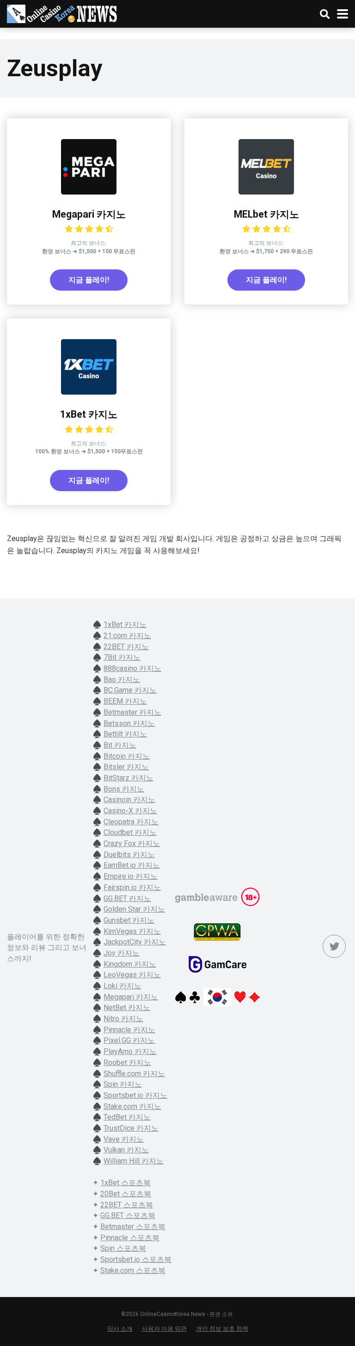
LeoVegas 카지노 (132, 974)
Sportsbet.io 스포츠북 (135, 1259)
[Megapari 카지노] (88, 192)
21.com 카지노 (127, 635)
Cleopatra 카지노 (131, 821)
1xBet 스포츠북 (125, 1182)
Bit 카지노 (120, 745)
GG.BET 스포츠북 (127, 1215)
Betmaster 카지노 (132, 712)
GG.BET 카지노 (127, 898)
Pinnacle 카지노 (129, 1029)
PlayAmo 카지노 (130, 1051)
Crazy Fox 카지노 (132, 843)
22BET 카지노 (126, 646)
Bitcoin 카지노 (127, 756)
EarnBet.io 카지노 (132, 865)
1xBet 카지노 (88, 414)
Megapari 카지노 (89, 214)
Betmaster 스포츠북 (132, 1226)
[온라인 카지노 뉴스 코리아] (62, 12)
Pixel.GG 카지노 (129, 1040)
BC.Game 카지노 (130, 690)
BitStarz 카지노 (128, 777)
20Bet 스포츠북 (125, 1193)
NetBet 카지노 (127, 1007)
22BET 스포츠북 (126, 1204)
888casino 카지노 (132, 668)
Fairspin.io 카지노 (132, 887)
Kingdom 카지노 (130, 964)
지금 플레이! (88, 279)
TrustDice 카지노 (131, 1128)
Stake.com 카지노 (132, 1106)
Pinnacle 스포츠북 (129, 1237)
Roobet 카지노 (127, 1062)
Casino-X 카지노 (130, 810)
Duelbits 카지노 (129, 854)
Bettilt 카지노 (125, 734)
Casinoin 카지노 (129, 799)
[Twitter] (334, 946)
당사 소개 (120, 1328)
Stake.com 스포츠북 (132, 1270)
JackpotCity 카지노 (135, 942)
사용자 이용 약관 (164, 1328)
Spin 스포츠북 (123, 1248)
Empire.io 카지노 (131, 876)
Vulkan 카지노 (126, 1149)
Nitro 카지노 (123, 1018)
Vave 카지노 (124, 1139)
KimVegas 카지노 (132, 931)
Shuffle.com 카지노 (134, 1073)
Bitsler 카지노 (126, 766)
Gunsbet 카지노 (129, 920)
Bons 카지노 (124, 789)
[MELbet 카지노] (266, 192)
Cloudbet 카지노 (130, 832)
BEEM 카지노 (125, 701)
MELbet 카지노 (266, 214)
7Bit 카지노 (122, 657)
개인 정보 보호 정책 (222, 1328)
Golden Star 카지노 (134, 909)
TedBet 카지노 (127, 1117)
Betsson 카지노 (129, 723)
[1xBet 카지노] (88, 392)
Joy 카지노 (122, 953)
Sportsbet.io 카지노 (135, 1095)
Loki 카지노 (122, 985)
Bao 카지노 (122, 679)
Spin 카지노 (123, 1084)
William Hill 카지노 (134, 1161)
